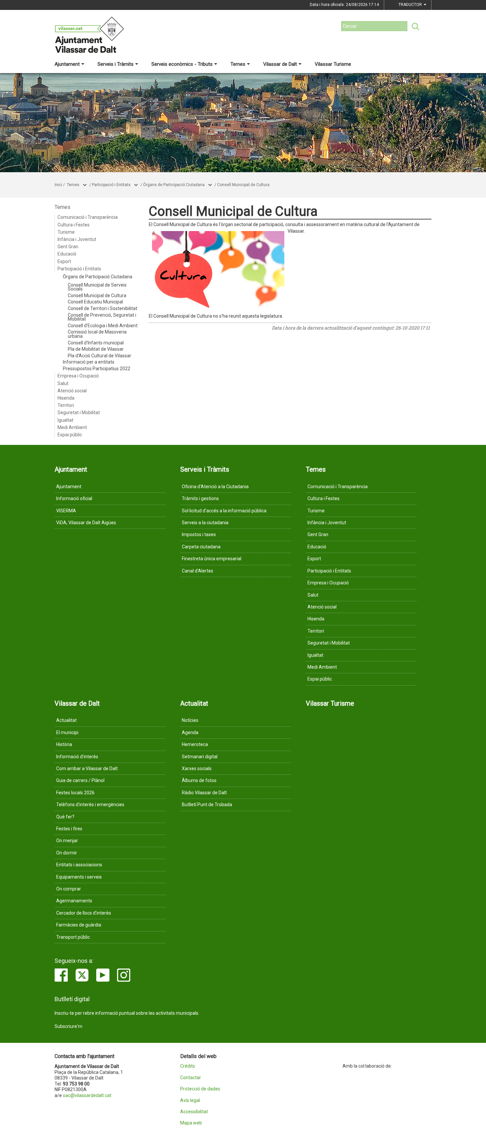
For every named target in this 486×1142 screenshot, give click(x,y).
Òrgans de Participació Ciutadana (174, 184)
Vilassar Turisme (333, 64)
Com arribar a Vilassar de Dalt (87, 768)
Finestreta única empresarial (211, 558)
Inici (58, 184)
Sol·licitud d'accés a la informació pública (224, 510)
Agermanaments (74, 900)
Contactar (190, 1077)
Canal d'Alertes (197, 570)
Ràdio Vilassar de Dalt (204, 792)
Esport (64, 261)
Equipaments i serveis (79, 877)
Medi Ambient (72, 427)
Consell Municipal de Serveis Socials (97, 287)
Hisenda (66, 398)
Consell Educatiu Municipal (95, 301)
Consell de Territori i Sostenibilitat (102, 308)
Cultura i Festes (74, 224)
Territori (66, 405)
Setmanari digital (200, 756)
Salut (63, 383)
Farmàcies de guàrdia (78, 924)
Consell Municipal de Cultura (243, 184)
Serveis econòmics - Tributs (182, 64)
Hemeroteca (195, 744)
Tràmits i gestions (200, 498)
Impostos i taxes (199, 534)
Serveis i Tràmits (116, 64)
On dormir (66, 852)
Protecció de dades (200, 1088)
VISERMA (66, 510)
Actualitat (66, 720)
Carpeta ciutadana (201, 546)
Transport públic (73, 937)
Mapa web (191, 1123)
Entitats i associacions (79, 864)
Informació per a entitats (88, 362)
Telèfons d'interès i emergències (90, 804)
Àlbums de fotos (199, 780)
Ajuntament (67, 64)
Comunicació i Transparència (88, 217)
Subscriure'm (68, 1026)
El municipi (67, 732)
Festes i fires (69, 828)
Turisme (66, 232)
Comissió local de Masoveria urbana (97, 334)
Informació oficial (74, 498)
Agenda (190, 732)
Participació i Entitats (111, 184)
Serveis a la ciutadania (205, 522)
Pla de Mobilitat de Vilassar (96, 349)
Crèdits (187, 1066)
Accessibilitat (194, 1111)
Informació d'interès (77, 756)
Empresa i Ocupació (78, 375)
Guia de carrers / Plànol (80, 780)
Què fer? (65, 816)
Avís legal (190, 1100)
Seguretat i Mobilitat (79, 412)
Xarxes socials (197, 768)
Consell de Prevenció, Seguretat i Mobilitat (102, 317)
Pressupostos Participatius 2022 (96, 368)
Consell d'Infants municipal (96, 342)
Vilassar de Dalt (280, 64)
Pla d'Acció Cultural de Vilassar (99, 355)
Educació (67, 253)
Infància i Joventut (77, 239)
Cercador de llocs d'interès (83, 913)
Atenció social (72, 390)
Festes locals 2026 (75, 792)
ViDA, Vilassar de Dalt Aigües (86, 522)
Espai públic (70, 434)
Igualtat (65, 420)
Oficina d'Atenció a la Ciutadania (215, 486)
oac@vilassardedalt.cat (87, 1095)
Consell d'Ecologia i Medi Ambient (103, 325)
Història (64, 744)
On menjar (67, 840)
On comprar (68, 888)
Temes (237, 64)
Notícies (190, 720)
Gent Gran (68, 246)
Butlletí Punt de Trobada (207, 804)
